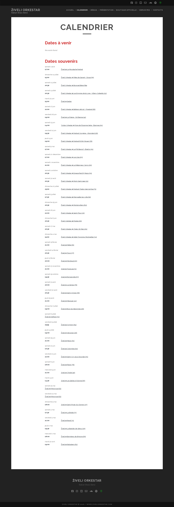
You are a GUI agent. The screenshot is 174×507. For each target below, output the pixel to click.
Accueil (70, 10)
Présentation (107, 10)
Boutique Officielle (126, 10)
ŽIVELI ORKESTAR (25, 10)
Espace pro (144, 10)
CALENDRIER (82, 10)
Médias (94, 10)
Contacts (158, 10)
